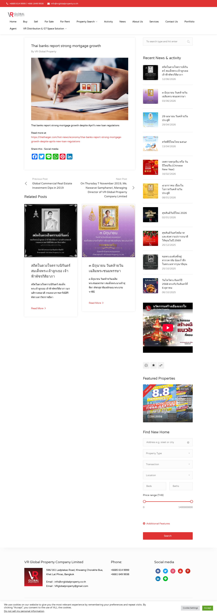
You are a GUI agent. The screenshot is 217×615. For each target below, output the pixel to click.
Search (168, 535)
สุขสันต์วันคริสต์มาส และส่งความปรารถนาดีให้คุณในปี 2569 (175, 236)
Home (13, 21)
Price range (153, 495)
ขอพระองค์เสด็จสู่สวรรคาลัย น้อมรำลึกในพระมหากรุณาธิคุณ (174, 260)
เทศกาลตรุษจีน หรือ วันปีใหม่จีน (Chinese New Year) (175, 165)
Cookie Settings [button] (190, 608)
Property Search (86, 21)
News (122, 21)
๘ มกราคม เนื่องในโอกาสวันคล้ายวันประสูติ (172, 189)
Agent (13, 28)
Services (154, 21)
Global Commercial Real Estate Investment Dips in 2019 (52, 183)
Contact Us (171, 21)
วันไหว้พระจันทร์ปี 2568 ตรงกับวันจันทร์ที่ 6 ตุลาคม (175, 284)
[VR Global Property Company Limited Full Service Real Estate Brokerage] (16, 14)
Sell (36, 21)
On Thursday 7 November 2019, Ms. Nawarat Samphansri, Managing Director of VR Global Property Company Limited (104, 188)
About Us (137, 21)
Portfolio (189, 21)
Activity (108, 21)
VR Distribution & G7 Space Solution (43, 28)
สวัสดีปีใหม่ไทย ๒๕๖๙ (174, 142)
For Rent (65, 21)
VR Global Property (45, 51)
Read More (37, 308)
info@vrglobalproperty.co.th (64, 3)
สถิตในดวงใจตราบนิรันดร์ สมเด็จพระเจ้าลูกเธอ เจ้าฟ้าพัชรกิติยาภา (50, 271)
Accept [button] (207, 608)
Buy (25, 21)
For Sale (49, 21)
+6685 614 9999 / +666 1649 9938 (27, 3)
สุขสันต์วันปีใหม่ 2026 (174, 213)
